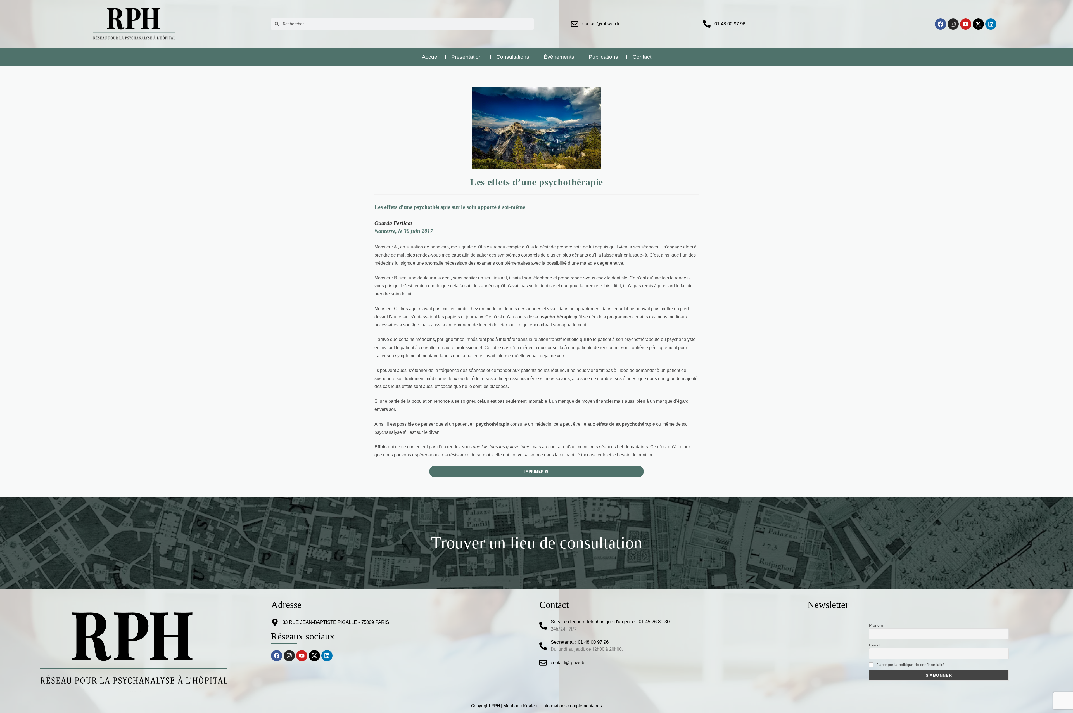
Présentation (466, 57)
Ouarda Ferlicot (393, 223)
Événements (559, 57)
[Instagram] (953, 24)
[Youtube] (965, 24)
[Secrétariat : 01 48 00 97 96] (543, 646)
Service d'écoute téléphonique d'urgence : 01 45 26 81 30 (610, 621)
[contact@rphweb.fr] (574, 24)
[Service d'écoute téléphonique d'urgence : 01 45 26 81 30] (543, 626)
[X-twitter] (978, 24)
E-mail (874, 645)
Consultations (512, 57)
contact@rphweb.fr (600, 23)
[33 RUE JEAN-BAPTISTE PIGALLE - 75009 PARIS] (275, 622)
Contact (642, 57)
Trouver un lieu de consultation (536, 543)
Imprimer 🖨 (536, 471)
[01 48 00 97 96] (707, 24)
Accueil (431, 57)
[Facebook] (940, 24)
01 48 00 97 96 (729, 24)
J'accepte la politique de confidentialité (909, 664)
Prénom (876, 625)
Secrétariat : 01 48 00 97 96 (580, 642)
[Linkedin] (990, 24)
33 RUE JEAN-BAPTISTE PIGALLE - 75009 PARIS (336, 622)
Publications (603, 57)
